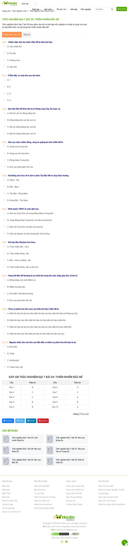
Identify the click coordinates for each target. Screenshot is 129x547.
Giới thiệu (55, 538)
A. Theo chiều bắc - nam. (18, 247)
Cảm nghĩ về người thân (108, 497)
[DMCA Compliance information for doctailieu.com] (74, 534)
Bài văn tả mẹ (39, 490)
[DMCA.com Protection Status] (60, 534)
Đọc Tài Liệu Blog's (74, 497)
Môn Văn (6, 486)
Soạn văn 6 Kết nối (74, 493)
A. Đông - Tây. (13, 180)
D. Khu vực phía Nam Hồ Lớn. (20, 167)
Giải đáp (73, 9)
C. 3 (9, 93)
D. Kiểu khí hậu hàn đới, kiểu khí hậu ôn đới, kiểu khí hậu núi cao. (36, 334)
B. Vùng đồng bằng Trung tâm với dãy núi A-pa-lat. (29, 220)
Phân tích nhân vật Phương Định (111, 504)
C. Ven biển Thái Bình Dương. (20, 293)
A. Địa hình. (12, 347)
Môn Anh (6, 490)
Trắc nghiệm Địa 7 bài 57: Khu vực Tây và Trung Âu (70, 450)
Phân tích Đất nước (42, 501)
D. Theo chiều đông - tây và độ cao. (23, 267)
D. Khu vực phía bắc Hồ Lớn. (20, 300)
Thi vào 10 (61, 9)
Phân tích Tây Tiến (9, 501)
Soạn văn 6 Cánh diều (75, 486)
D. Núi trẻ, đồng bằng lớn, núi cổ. (21, 133)
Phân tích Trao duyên (107, 501)
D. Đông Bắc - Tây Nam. (17, 200)
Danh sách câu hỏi (12, 34)
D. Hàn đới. (12, 67)
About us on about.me (11, 512)
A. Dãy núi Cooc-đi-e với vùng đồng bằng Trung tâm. (30, 213)
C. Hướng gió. (13, 360)
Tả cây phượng (8, 508)
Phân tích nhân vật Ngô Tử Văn (111, 490)
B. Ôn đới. (11, 53)
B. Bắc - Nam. (13, 187)
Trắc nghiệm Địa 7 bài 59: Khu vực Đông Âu (70, 439)
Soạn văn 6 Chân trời (75, 490)
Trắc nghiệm (85, 9)
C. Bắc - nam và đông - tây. (19, 260)
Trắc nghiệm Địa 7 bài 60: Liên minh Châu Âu (25, 439)
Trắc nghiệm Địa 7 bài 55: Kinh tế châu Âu (70, 461)
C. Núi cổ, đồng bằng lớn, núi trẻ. (21, 127)
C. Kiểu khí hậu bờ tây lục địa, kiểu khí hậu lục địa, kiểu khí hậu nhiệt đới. (39, 327)
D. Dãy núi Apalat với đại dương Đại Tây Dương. (28, 233)
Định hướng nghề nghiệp (44, 508)
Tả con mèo (39, 493)
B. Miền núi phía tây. (16, 287)
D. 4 (9, 100)
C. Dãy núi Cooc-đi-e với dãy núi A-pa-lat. (25, 227)
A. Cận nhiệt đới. (14, 46)
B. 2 (9, 87)
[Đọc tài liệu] (62, 541)
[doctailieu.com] (64, 518)
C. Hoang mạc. (13, 60)
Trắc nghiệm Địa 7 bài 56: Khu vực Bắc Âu (26, 461)
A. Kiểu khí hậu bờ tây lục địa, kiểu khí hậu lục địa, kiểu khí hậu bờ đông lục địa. (42, 313)
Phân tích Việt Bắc (42, 486)
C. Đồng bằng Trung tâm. (18, 160)
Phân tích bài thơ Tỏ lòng (44, 497)
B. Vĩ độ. (11, 353)
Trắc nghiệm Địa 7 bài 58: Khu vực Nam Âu (26, 450)
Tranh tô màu (7, 504)
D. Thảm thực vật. (15, 367)
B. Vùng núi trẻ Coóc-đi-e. (18, 153)
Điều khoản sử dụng (69, 538)
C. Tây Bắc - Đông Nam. (17, 193)
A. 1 (9, 80)
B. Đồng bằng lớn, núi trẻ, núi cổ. (21, 120)
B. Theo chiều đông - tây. (18, 253)
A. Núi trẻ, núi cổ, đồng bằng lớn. (21, 113)
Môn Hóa (6, 497)
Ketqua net (70, 501)
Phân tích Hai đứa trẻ (43, 504)
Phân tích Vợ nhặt (105, 486)
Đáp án (27, 34)
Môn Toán (6, 493)
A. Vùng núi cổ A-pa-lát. (17, 146)
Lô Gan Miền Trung (74, 504)
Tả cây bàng (103, 493)
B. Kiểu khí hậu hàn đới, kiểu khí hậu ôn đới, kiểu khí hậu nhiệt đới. (36, 320)
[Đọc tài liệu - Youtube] (66, 541)
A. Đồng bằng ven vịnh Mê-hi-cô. (21, 280)
